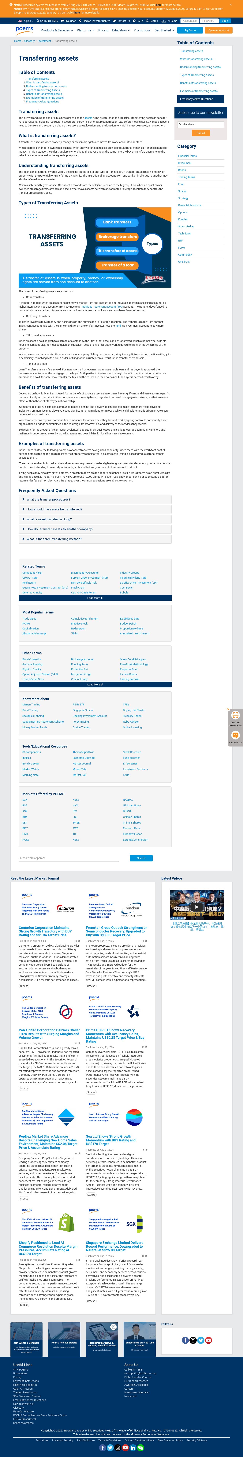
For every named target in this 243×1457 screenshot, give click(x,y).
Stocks (182, 191)
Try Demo (171, 20)
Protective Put (79, 669)
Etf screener (130, 763)
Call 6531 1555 (48, 20)
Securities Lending (33, 715)
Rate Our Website (23, 1411)
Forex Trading (81, 721)
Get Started (163, 30)
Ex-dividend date (129, 618)
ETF (180, 240)
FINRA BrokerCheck (24, 1419)
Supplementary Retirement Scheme (43, 721)
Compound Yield (32, 572)
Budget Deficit (128, 623)
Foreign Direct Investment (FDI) (89, 577)
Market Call (79, 774)
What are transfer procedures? (49, 499)
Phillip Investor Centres (137, 1377)
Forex (181, 247)
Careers (128, 1388)
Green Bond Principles (133, 659)
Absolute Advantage (34, 633)
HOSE (25, 839)
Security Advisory (197, 1440)
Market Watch (30, 769)
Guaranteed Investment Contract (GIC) (45, 587)
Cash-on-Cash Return (84, 592)
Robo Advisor (131, 721)
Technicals (184, 233)
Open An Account (218, 30)
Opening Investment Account (90, 715)
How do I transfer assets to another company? (60, 529)
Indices (26, 757)
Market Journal (82, 763)
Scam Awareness (23, 1422)
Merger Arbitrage (81, 674)
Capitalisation (30, 628)
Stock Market (186, 226)
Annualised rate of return (134, 633)
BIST (25, 828)
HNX (25, 834)
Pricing (103, 30)
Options (183, 212)
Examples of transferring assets (45, 97)
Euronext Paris (131, 828)
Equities (183, 219)
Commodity (185, 254)
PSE (24, 805)
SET (24, 822)
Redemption (78, 628)
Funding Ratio (79, 664)
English (27, 20)
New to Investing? (23, 1403)
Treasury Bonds (132, 715)
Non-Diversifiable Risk (84, 582)
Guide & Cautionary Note (139, 1440)
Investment (44, 40)
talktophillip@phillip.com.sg (140, 1373)
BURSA (127, 811)
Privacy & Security (62, 1440)
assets (88, 117)
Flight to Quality (32, 669)
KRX (25, 816)
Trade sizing (29, 618)
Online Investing (132, 727)
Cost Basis (126, 587)
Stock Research (132, 752)
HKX (75, 805)
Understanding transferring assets (46, 86)
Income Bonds (128, 674)
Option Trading (81, 727)
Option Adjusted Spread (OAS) (40, 674)
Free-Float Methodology (134, 664)
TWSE (76, 822)
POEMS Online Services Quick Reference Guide (40, 1415)
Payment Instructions (26, 1381)
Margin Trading (31, 704)
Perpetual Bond (129, 669)
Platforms (84, 30)
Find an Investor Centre (95, 20)
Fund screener (131, 757)
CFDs (126, 704)
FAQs (139, 20)
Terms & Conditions (109, 1440)
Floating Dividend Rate (133, 577)
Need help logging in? (25, 1384)
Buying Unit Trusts (133, 710)
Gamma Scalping (32, 664)
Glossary (29, 40)
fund (118, 325)
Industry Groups (129, 572)
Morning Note (30, 774)
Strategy (183, 198)
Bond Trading (30, 710)
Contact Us (123, 20)
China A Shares (132, 816)
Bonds (182, 170)
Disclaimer (42, 1440)
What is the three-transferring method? (55, 539)
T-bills (74, 633)
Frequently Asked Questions (42, 101)
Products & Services (55, 30)
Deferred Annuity (32, 592)
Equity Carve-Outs (33, 679)
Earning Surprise (130, 679)
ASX (24, 811)
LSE (75, 816)
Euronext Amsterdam (135, 839)
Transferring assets (37, 78)
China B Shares (132, 822)
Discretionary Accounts (85, 572)
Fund (181, 184)
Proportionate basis (132, 628)
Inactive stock (79, 623)
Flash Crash (78, 587)
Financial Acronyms (189, 205)
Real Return (29, 582)
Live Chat (70, 20)
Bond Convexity (31, 659)
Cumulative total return (84, 618)
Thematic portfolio (83, 752)
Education (119, 30)
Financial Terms (187, 156)
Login (225, 20)
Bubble (124, 592)
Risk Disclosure (86, 1440)
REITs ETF (78, 704)
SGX (25, 799)
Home (17, 40)
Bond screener (30, 763)
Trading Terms (186, 177)
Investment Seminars (135, 769)
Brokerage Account (82, 659)
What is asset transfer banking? (50, 519)
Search (153, 20)
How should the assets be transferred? (55, 509)
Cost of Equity (79, 679)
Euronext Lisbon (132, 834)
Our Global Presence (136, 1381)
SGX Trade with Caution (27, 1396)
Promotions (142, 30)
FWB (75, 828)
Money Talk (79, 769)
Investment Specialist (136, 1392)
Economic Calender (84, 757)
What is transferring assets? (43, 82)
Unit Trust (184, 261)
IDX (75, 811)
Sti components (31, 752)
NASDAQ (128, 799)
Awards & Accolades (136, 1384)
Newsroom (130, 1396)
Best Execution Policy (170, 1440)
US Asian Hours (132, 805)
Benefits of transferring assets (44, 93)
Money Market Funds (34, 727)
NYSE (76, 799)
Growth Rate (29, 577)
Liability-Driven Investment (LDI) (139, 582)
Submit (201, 132)
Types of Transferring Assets (43, 90)
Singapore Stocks (83, 710)
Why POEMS (20, 1369)
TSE (75, 834)
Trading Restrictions (25, 1392)
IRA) (120, 306)
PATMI (26, 623)
